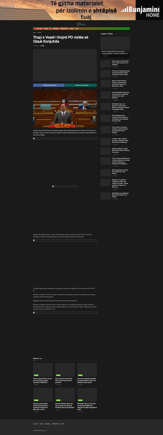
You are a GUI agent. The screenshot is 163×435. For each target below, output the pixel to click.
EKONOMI (55, 28)
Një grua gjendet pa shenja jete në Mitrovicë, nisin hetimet (120, 171)
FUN (77, 28)
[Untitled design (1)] (65, 207)
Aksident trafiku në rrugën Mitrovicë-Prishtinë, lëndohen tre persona (121, 150)
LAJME (46, 28)
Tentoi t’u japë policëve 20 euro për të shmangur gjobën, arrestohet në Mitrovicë (42, 380)
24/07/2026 (115, 123)
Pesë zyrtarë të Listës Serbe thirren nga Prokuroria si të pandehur (63, 380)
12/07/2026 (115, 199)
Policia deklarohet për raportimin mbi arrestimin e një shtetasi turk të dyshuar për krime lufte (120, 118)
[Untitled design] (65, 161)
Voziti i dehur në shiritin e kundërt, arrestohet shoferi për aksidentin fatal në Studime (120, 129)
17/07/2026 (115, 154)
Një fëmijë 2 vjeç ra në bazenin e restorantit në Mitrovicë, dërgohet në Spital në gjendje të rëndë (87, 406)
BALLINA (39, 28)
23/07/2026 (115, 134)
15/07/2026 (115, 189)
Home (34, 32)
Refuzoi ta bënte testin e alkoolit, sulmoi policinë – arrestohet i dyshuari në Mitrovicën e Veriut (41, 406)
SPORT (72, 28)
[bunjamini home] (81, 10)
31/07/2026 (80, 411)
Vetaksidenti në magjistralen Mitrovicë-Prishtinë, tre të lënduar (120, 195)
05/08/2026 (58, 384)
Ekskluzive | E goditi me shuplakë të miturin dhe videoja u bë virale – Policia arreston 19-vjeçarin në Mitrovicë (120, 183)
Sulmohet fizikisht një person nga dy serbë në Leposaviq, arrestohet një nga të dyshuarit (64, 405)
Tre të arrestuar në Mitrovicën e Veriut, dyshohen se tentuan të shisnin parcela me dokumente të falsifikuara (121, 161)
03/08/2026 (36, 411)
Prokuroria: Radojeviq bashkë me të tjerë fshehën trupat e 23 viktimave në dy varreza (86, 380)
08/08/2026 (36, 384)
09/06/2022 (36, 45)
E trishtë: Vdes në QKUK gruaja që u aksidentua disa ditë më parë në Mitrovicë (120, 140)
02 (50, 28)
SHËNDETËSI (64, 28)
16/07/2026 (115, 166)
